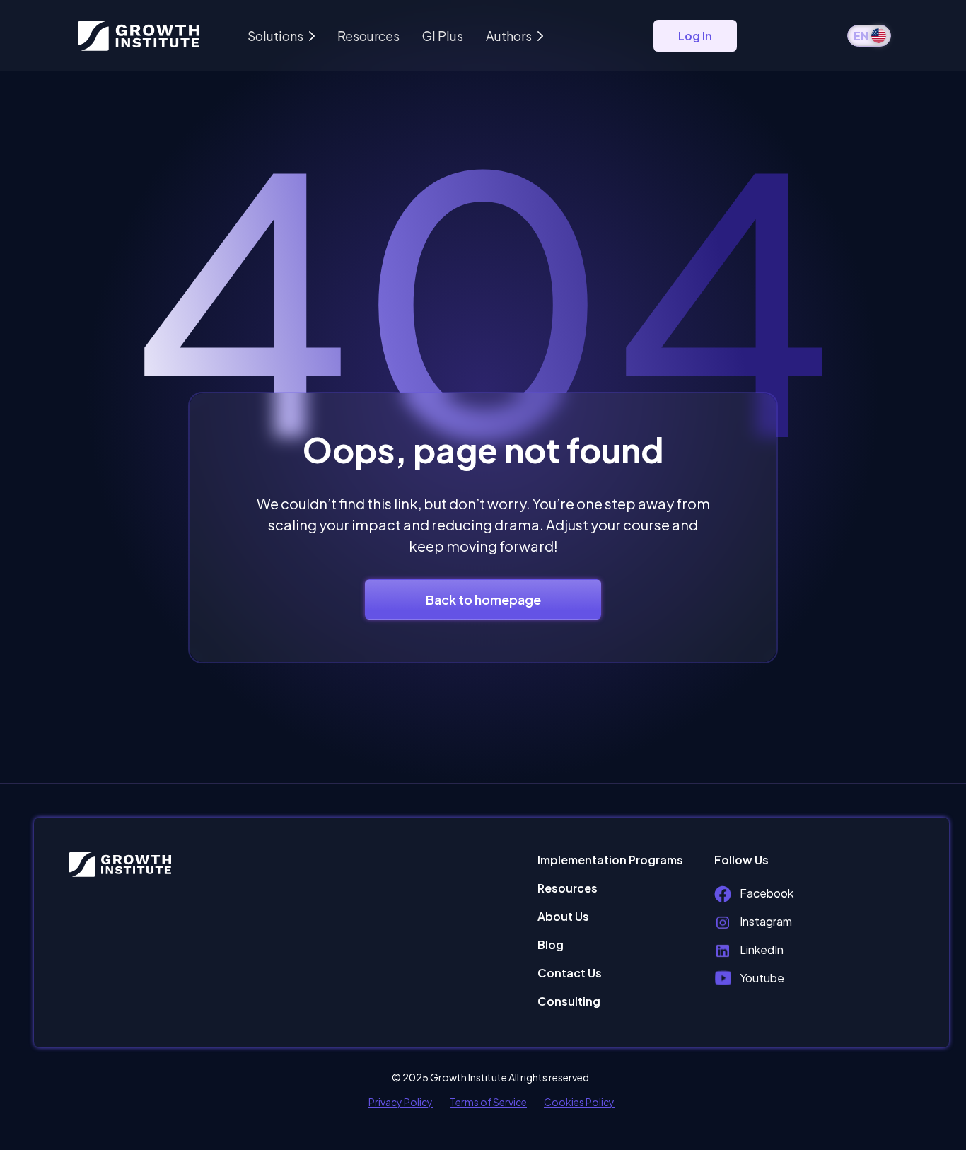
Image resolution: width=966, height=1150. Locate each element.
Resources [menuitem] (567, 888)
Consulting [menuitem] (568, 1001)
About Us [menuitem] (563, 916)
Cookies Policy (579, 1102)
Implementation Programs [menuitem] (610, 859)
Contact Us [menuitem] (569, 972)
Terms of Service (488, 1102)
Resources (368, 36)
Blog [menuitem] (550, 944)
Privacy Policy (400, 1102)
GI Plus (442, 36)
